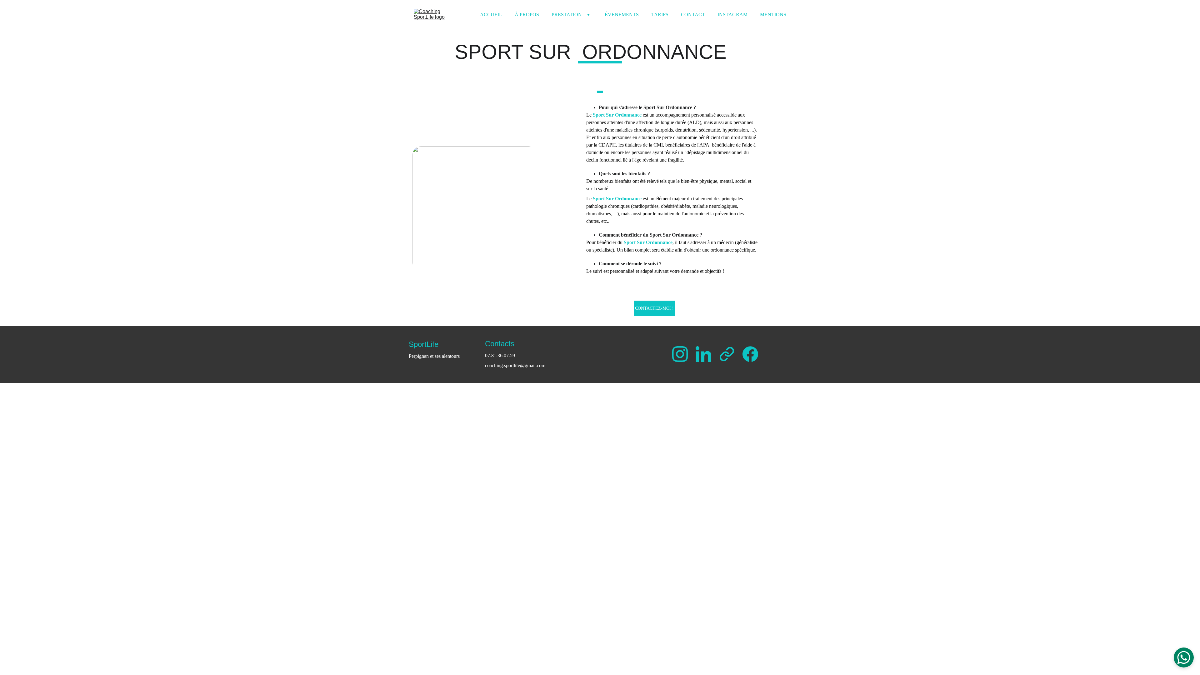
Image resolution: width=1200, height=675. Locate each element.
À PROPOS (527, 14)
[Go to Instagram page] (683, 354)
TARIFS (659, 14)
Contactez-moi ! (654, 308)
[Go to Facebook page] (750, 354)
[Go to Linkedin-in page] (707, 354)
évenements (622, 14)
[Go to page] (730, 354)
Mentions (773, 14)
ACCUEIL (491, 14)
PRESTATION (567, 14)
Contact (693, 14)
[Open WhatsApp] (1184, 658)
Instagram (733, 14)
